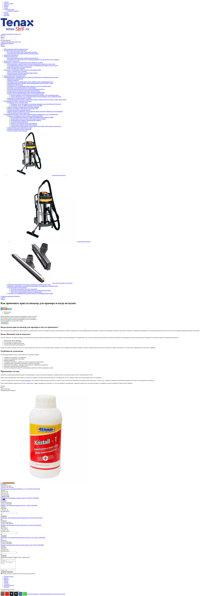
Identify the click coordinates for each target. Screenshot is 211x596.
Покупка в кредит (9, 585)
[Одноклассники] (4, 309)
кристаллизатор (26, 380)
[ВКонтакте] (2, 309)
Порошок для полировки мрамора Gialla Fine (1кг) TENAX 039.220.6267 (21, 525)
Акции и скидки (8, 3)
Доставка (6, 14)
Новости (6, 5)
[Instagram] (3, 594)
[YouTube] (7, 594)
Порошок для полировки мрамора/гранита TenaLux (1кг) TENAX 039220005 (22, 545)
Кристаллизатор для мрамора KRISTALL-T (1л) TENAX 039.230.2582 (20, 489)
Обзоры (6, 581)
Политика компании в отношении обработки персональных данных (46, 594)
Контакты (6, 15)
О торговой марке (9, 9)
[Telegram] (11, 309)
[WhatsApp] (9, 309)
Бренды (6, 578)
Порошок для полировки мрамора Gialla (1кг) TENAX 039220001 (19, 505)
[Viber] (6, 309)
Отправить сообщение (6, 572)
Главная (6, 2)
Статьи (6, 8)
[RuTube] (12, 594)
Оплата (6, 12)
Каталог (6, 6)
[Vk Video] (16, 594)
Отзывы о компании (13, 11)
